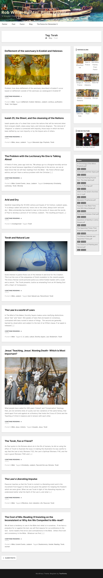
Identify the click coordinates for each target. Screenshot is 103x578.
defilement (24, 102)
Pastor (22, 24)
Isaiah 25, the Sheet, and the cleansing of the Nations (34, 118)
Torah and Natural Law (17, 237)
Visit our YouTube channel (85, 147)
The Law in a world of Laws (20, 310)
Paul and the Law (42, 465)
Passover (46, 503)
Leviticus (51, 102)
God (29, 296)
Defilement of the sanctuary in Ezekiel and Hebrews (33, 51)
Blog (30, 24)
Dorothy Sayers (40, 337)
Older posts (10, 558)
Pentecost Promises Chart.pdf (88, 214)
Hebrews (38, 102)
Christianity (25, 465)
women (7, 546)
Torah (7, 104)
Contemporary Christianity (52, 183)
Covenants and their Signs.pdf (88, 172)
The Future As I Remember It (47, 24)
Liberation (36, 503)
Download (83, 168)
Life (41, 503)
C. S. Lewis (25, 337)
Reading (57, 544)
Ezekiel (31, 102)
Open (78, 168)
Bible (13, 102)
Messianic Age (37, 142)
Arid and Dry (12, 199)
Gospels (35, 427)
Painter (4, 24)
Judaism (44, 102)
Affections (24, 503)
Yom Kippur (13, 104)
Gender (50, 544)
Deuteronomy (43, 544)
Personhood (44, 296)
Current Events (20, 183)
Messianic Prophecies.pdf (86, 200)
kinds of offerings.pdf (84, 186)
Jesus (17, 142)
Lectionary (8, 186)
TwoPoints (63, 573)
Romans (51, 465)
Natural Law (35, 296)
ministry (23, 427)
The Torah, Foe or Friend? (19, 441)
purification (58, 102)
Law (47, 337)
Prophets (46, 142)
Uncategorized (16, 224)
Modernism (53, 337)
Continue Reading (12, 96)
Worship (20, 186)
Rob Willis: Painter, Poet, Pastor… (35, 12)
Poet (13, 24)
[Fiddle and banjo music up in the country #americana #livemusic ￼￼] (87, 139)
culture (31, 337)
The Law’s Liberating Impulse (21, 479)
